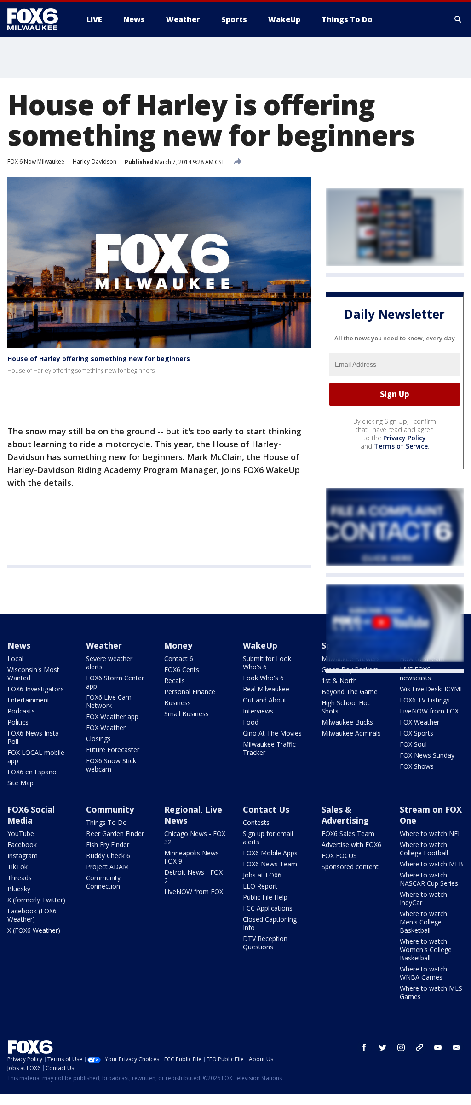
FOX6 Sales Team (348, 833)
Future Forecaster (112, 749)
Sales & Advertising (345, 815)
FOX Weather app (112, 716)
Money (178, 645)
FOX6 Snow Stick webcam (111, 764)
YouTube (20, 833)
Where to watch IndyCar (423, 898)
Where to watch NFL (430, 833)
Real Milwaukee (266, 688)
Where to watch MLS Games (431, 992)
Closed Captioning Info (270, 923)
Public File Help (265, 897)
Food (250, 722)
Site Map (20, 782)
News (18, 645)
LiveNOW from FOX (429, 711)
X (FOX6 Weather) (33, 930)
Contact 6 (178, 658)
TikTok (17, 866)
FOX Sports (416, 733)
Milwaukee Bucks (347, 722)
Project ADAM (107, 866)
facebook (364, 1047)
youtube (438, 1047)
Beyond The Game (350, 691)
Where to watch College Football (424, 848)
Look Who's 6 (263, 677)
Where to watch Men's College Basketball (423, 922)
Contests (256, 822)
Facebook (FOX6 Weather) (32, 915)
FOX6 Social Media (31, 815)
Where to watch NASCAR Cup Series (429, 879)
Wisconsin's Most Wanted (33, 673)
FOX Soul (413, 744)
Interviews (258, 711)
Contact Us (266, 809)
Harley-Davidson (94, 161)
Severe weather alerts (109, 662)
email (456, 1047)
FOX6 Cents (181, 669)
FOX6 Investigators (35, 688)
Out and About (265, 700)
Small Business (186, 713)
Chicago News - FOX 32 (194, 837)
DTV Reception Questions (265, 942)
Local (15, 658)
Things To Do (106, 822)
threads (419, 1047)
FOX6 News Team (270, 863)
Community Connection (103, 881)
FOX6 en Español (32, 771)
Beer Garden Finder (115, 833)
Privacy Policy (404, 437)
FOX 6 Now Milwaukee (35, 161)
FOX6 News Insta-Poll (34, 737)
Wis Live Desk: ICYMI (431, 688)
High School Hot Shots (346, 706)
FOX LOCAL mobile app (35, 756)
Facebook (22, 844)
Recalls (174, 680)
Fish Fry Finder (107, 844)
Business (177, 702)
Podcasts (21, 711)
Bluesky (18, 888)
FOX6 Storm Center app (115, 681)
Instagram (22, 855)
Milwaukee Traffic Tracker (269, 748)
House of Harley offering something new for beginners (98, 358)
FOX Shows (417, 766)
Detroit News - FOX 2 (193, 876)
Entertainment (28, 700)
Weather (104, 645)
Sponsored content (350, 866)
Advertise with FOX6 (351, 844)
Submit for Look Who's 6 (267, 662)
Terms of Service (401, 446)
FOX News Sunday (427, 755)
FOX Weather (106, 727)
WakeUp (260, 645)
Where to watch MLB (431, 863)
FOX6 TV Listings (425, 700)
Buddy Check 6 (108, 855)
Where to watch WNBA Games (423, 973)
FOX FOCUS (339, 855)
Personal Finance (189, 691)
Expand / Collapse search (458, 19)
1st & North (339, 680)
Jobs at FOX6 (262, 875)
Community (110, 809)
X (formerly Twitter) (36, 899)
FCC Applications (268, 908)
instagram (401, 1047)
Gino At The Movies (272, 733)
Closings (98, 738)
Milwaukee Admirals (351, 733)
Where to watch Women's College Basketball (426, 949)
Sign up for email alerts (268, 837)
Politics (18, 722)
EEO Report (260, 886)
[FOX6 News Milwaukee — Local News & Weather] (37, 19)
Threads (19, 877)
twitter (382, 1047)
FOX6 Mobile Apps (270, 852)
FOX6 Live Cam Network (109, 701)
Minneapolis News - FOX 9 (193, 856)
